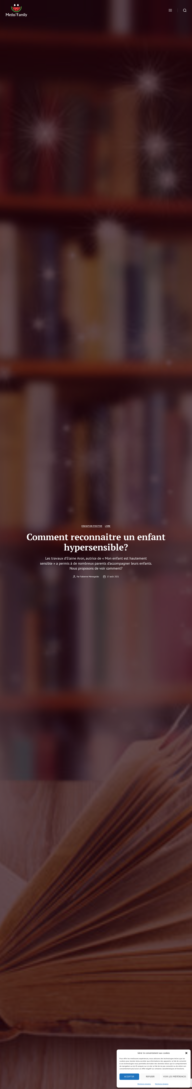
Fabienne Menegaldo (89, 576)
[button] (186, 1053)
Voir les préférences (174, 1076)
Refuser (150, 1076)
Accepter (129, 1076)
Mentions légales (144, 1084)
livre (107, 526)
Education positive (92, 526)
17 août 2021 (113, 576)
